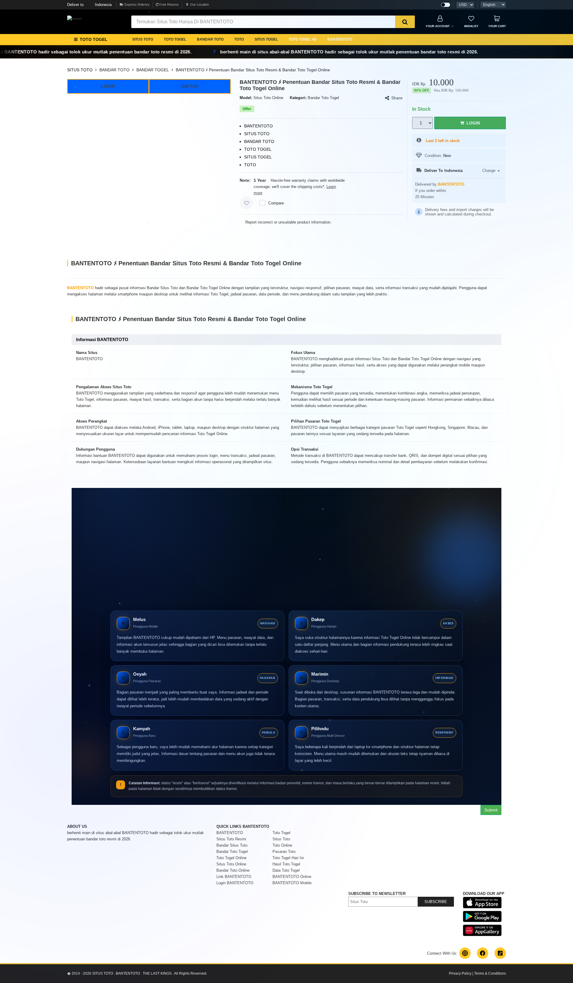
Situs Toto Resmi (231, 839)
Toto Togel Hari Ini (288, 858)
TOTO (239, 39)
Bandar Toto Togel (232, 851)
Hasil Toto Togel (286, 864)
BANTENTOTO (339, 39)
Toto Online (282, 845)
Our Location (199, 4)
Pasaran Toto (283, 851)
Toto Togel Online (231, 858)
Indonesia (89, 4)
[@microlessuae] (465, 953)
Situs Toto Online (231, 864)
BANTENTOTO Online (291, 876)
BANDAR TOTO (210, 39)
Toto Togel (281, 833)
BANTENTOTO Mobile (292, 883)
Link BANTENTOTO (233, 876)
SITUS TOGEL (266, 39)
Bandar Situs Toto (231, 845)
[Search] (405, 22)
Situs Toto (281, 839)
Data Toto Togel (286, 870)
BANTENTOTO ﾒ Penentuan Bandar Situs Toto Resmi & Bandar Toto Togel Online (253, 69)
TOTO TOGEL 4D (303, 39)
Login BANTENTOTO (234, 883)
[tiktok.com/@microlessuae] (500, 953)
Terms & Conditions (490, 973)
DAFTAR (189, 86)
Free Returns (168, 4)
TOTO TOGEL (175, 39)
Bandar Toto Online (232, 870)
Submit (490, 810)
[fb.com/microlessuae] (482, 953)
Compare (276, 203)
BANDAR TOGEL (152, 69)
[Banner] (74, 18)
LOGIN (108, 86)
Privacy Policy (460, 973)
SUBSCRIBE (435, 901)
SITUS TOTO (142, 39)
